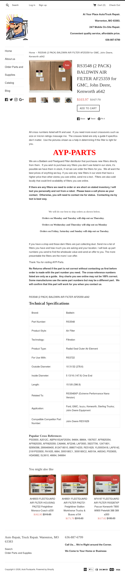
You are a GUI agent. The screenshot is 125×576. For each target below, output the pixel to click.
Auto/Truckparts (28, 569)
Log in (32, 5)
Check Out (114, 5)
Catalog (9, 83)
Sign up (43, 5)
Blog (7, 91)
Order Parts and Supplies (14, 71)
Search (9, 549)
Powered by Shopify (45, 569)
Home (8, 51)
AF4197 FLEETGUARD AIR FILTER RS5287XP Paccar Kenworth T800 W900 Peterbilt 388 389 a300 (106, 506)
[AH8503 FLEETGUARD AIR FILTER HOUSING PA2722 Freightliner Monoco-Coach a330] (42, 485)
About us (10, 59)
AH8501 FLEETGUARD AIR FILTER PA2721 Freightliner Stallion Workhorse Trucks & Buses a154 (74, 506)
